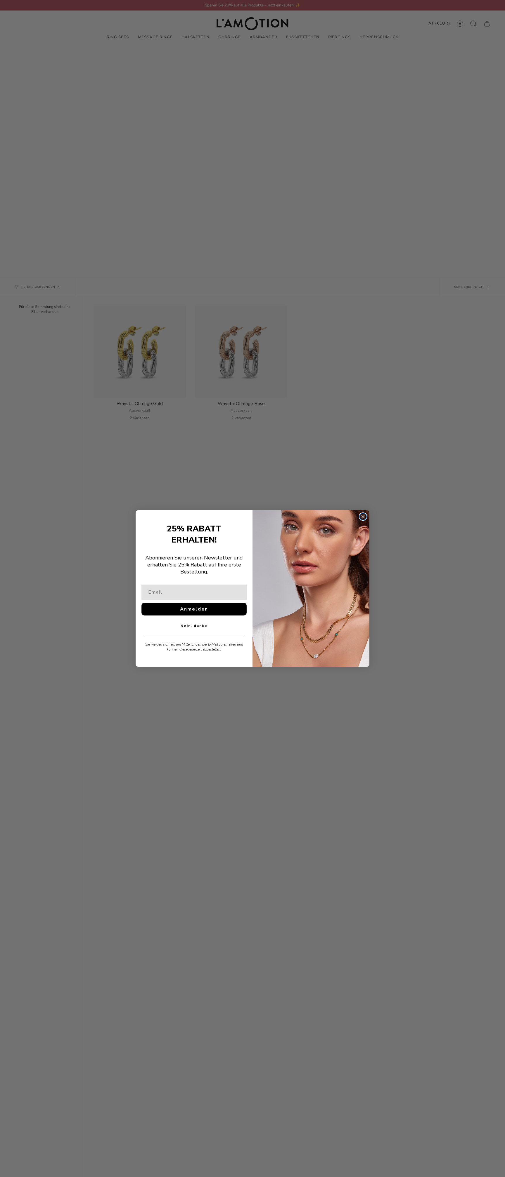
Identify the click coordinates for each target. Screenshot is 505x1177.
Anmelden (194, 609)
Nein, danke (194, 625)
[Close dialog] (362, 516)
